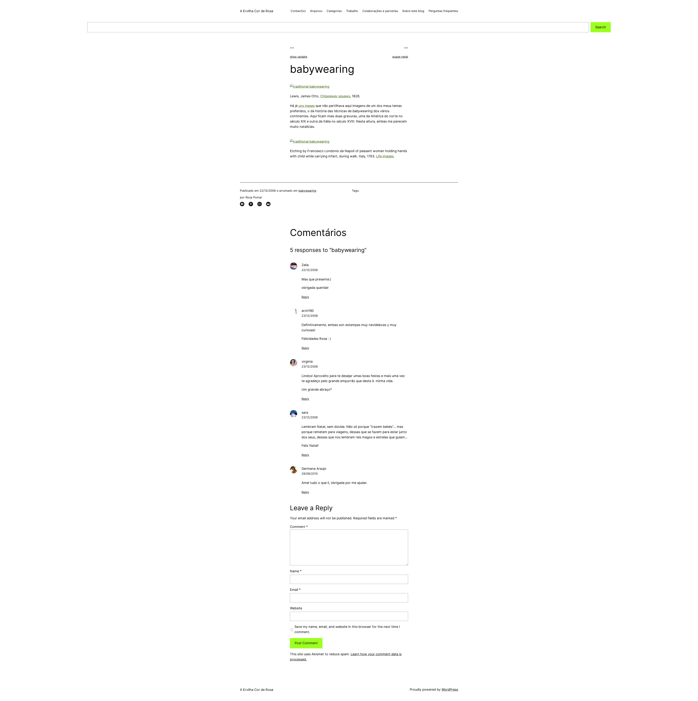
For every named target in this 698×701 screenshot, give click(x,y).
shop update (298, 56)
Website (296, 608)
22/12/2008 (310, 270)
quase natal (400, 56)
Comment (299, 527)
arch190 (308, 311)
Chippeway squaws (335, 96)
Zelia (305, 265)
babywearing (307, 190)
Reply (305, 297)
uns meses (306, 106)
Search (600, 27)
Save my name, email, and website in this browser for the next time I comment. (347, 629)
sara (305, 412)
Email (295, 590)
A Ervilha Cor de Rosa (256, 11)
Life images (385, 156)
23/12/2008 (310, 315)
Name (296, 571)
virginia (307, 361)
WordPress (450, 689)
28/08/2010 (310, 473)
